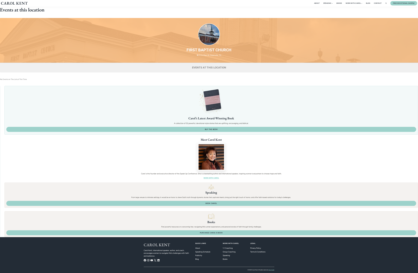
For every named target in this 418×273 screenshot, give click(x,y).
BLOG (368, 3)
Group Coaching (229, 252)
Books (339, 3)
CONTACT (378, 3)
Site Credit (271, 270)
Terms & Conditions (257, 252)
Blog (197, 259)
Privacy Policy (255, 248)
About (317, 3)
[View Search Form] (386, 3)
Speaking (226, 255)
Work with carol (211, 178)
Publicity (198, 255)
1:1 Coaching (228, 248)
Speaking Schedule (202, 252)
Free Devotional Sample (404, 3)
